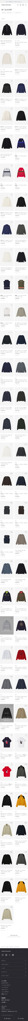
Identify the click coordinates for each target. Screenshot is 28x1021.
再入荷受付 (7, 630)
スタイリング (4, 989)
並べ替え (22, 1018)
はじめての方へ (5, 982)
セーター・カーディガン (7, 12)
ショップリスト (5, 987)
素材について (4, 994)
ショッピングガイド (6, 985)
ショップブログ (5, 991)
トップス (7, 946)
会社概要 (3, 1002)
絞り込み (8, 1018)
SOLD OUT (7, 625)
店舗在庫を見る (7, 720)
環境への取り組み (5, 1000)
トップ (2, 946)
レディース (17, 12)
